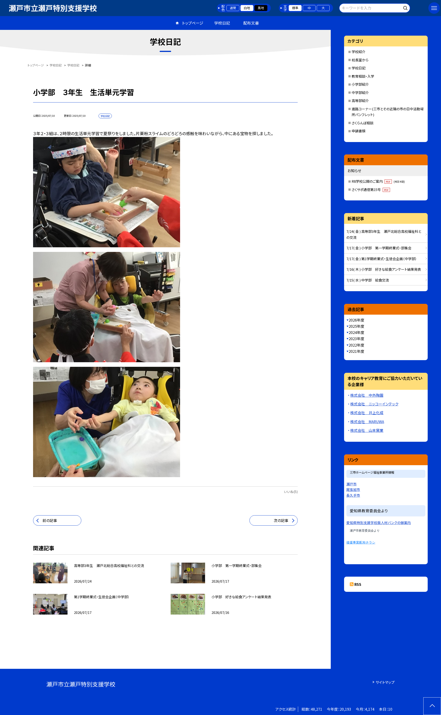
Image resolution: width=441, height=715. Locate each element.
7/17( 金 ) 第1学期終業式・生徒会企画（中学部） (381, 258)
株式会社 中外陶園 (366, 395)
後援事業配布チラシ (360, 542)
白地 (247, 8)
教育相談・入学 (363, 76)
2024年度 (356, 332)
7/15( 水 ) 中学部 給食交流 (367, 280)
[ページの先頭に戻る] (432, 706)
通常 (233, 8)
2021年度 (356, 351)
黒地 (261, 8)
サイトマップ (385, 682)
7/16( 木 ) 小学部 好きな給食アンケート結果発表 (383, 269)
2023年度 (356, 338)
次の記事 (281, 520)
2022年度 (356, 345)
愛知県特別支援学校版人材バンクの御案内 (378, 522)
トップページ (192, 23)
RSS (357, 584)
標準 (295, 8)
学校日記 (222, 23)
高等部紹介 (360, 100)
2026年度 (356, 320)
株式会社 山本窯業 (366, 430)
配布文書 (251, 23)
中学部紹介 (360, 92)
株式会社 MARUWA (367, 421)
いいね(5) (291, 491)
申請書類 (358, 130)
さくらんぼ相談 (362, 122)
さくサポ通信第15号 (370, 189)
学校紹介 (358, 51)
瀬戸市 (351, 483)
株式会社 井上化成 (366, 412)
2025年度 (356, 326)
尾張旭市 (353, 489)
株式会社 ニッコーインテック (374, 404)
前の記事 (49, 520)
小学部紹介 (360, 84)
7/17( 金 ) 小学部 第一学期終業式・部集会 (378, 247)
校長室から (360, 59)
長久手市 (353, 495)
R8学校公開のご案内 (378, 181)
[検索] (406, 7)
